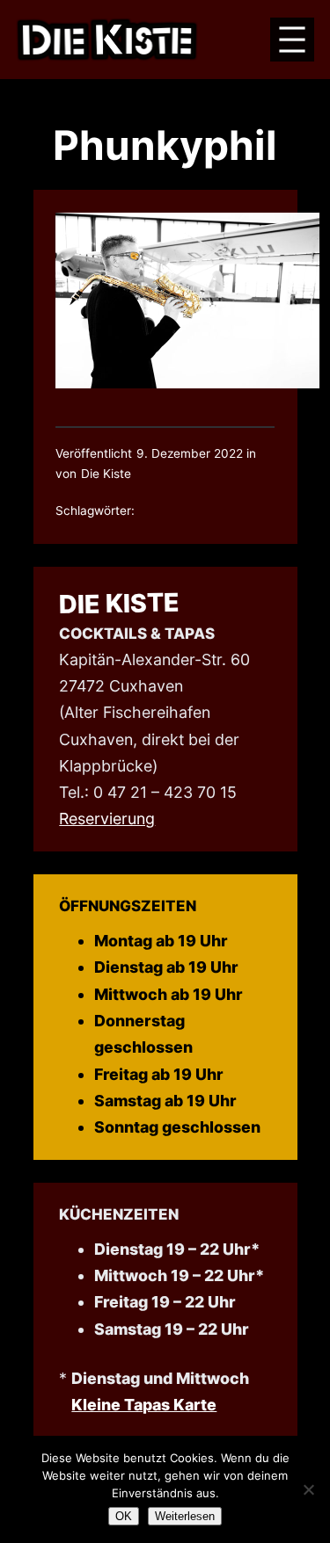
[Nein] (308, 1489)
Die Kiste (119, 603)
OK (123, 1516)
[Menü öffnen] (292, 40)
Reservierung (107, 818)
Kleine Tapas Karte (143, 1404)
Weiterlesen (185, 1516)
